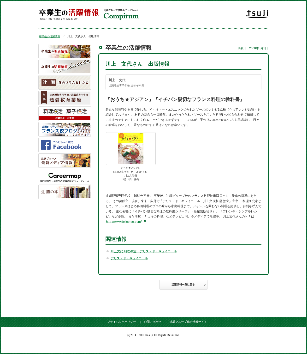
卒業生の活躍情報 (49, 36)
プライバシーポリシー (121, 321)
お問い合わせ (152, 321)
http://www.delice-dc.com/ (124, 222)
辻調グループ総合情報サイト (188, 321)
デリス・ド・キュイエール (129, 258)
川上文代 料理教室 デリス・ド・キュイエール (144, 251)
